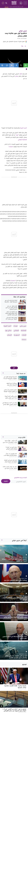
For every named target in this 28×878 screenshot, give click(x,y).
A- (25, 46)
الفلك (20, 74)
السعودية (13, 280)
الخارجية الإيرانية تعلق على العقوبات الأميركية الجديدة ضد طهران (10, 377)
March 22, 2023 (23, 172)
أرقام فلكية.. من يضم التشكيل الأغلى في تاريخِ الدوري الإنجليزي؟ (11, 307)
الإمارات (11, 146)
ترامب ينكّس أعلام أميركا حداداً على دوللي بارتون (11, 397)
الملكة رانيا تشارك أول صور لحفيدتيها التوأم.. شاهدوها (11, 301)
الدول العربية (23, 128)
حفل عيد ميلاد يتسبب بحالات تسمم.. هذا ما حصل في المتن (10, 467)
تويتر (17, 135)
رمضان (16, 76)
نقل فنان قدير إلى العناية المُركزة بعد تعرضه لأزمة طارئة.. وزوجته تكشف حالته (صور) (10, 461)
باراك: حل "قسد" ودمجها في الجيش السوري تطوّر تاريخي (9, 403)
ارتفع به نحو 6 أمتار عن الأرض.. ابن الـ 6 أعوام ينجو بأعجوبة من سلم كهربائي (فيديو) (14, 711)
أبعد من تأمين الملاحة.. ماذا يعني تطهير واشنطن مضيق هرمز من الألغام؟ (16, 657)
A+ (22, 46)
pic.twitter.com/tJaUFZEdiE (20, 167)
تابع (14, 368)
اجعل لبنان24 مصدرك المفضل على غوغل (14, 41)
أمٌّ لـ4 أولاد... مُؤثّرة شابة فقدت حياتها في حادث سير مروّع (10, 441)
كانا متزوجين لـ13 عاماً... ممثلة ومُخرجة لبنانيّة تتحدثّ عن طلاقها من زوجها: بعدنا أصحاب (10, 454)
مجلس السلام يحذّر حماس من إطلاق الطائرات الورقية (10, 390)
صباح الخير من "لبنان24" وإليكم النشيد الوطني (11, 448)
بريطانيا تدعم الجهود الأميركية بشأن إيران (11, 384)
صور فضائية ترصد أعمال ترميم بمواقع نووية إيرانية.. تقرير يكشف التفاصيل (11, 313)
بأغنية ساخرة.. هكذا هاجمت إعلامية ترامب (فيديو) (15, 687)
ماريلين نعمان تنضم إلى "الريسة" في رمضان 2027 (11, 318)
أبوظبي (20, 139)
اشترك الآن (6, 6)
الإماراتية (24, 139)
